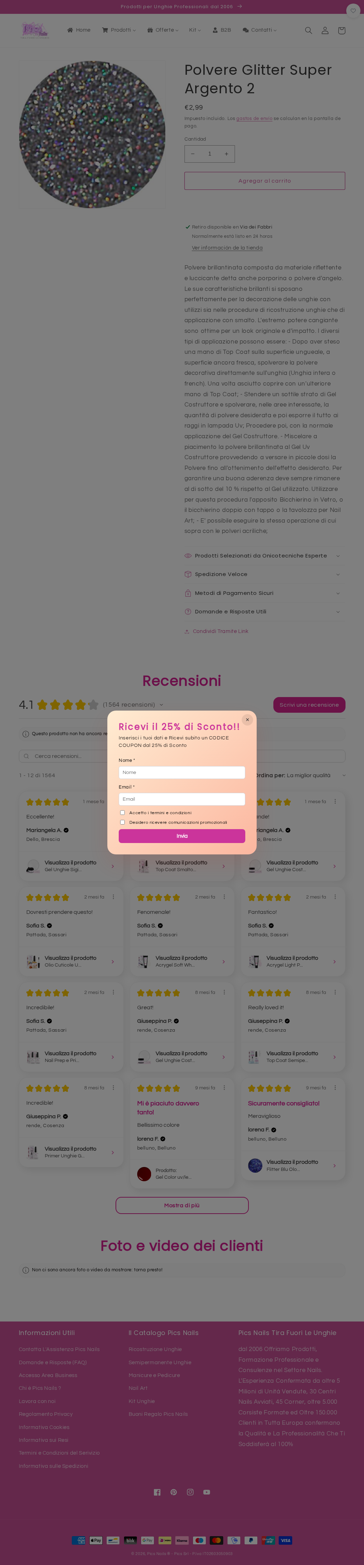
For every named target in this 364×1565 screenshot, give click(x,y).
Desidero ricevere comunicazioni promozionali (178, 822)
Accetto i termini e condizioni (160, 813)
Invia (182, 836)
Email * (127, 787)
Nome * (127, 760)
